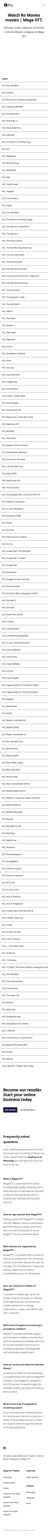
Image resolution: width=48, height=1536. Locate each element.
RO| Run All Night (10, 403)
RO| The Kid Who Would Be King (16, 247)
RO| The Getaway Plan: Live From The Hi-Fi (21, 494)
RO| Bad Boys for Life (11, 826)
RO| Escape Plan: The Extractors (16, 551)
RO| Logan (7, 205)
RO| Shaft (6, 360)
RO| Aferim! (7, 1059)
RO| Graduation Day (11, 1016)
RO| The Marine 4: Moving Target (17, 219)
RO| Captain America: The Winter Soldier (20, 685)
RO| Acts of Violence (11, 896)
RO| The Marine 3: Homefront (15, 226)
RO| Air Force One (10, 889)
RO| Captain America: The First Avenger (20, 692)
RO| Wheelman (9, 156)
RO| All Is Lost (8, 882)
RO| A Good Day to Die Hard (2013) (17, 910)
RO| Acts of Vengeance (12, 903)
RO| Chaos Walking (11, 664)
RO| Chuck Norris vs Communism (17, 1037)
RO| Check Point (9, 657)
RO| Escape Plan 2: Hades (13, 558)
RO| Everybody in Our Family (15, 1023)
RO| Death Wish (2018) (12, 614)
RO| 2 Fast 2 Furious (11, 939)
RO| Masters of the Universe (15, 445)
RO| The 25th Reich (11, 304)
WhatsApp (30, 1492)
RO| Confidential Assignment (15, 635)
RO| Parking (7, 1002)
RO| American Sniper (11, 868)
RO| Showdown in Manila (13, 353)
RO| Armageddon (10, 861)
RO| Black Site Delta (11, 769)
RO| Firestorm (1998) (11, 515)
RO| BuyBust (8, 699)
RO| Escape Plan (9, 565)
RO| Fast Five (8, 530)
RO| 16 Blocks (8, 953)
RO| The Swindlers (10, 212)
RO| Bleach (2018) (10, 755)
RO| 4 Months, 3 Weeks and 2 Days (18, 1066)
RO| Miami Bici (9, 1009)
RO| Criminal (8, 621)
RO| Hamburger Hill (11, 480)
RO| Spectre (7, 325)
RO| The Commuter (11, 290)
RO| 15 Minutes (9, 960)
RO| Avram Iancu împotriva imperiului (19, 99)
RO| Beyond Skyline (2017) (14, 791)
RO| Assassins (8, 847)
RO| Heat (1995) (9, 473)
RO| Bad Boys (8, 833)
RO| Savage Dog (9, 381)
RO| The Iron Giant (10, 487)
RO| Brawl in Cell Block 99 (13, 720)
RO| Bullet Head (9, 706)
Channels (7, 1477)
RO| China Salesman (11, 649)
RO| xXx (5, 149)
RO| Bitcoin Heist (10, 776)
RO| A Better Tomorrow (12, 918)
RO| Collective (8, 1030)
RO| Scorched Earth (11, 374)
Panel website (32, 1477)
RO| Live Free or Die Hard (13, 459)
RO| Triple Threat (10, 184)
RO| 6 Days (7, 925)
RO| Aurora (7, 1052)
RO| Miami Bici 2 (9, 121)
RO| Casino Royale (10, 678)
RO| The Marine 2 (10, 233)
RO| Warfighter (9, 170)
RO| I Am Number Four (12, 466)
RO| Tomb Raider (10, 198)
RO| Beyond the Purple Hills (14, 1044)
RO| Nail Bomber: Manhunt (14, 452)
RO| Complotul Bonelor (12, 106)
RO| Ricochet (8, 431)
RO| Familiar (8, 92)
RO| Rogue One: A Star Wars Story (17, 417)
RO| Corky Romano (10, 628)
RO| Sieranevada (9, 988)
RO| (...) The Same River (12, 946)
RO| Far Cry (7, 544)
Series (6, 1488)
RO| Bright (7, 713)
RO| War (6, 177)
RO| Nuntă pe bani (10, 113)
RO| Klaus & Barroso (11, 128)
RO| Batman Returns (11, 805)
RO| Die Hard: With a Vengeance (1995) (19, 593)
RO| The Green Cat (10, 995)
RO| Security (8, 367)
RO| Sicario (7, 346)
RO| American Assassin (12, 875)
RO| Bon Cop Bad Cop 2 (12, 741)
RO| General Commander (13, 501)
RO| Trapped (8, 191)
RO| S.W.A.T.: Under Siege (13, 396)
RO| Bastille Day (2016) (12, 812)
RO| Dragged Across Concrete (15, 579)
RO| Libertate (8, 135)
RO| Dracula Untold (11, 586)
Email (28, 1503)
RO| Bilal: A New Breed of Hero (16, 784)
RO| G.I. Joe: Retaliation (12, 508)
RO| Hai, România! (10, 85)
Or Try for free (28, 1110)
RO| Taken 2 (7, 311)
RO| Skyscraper (9, 332)
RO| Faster (7, 523)
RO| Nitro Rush (9, 438)
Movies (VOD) (9, 1482)
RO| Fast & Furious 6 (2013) (14, 537)
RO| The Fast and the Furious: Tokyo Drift (20, 276)
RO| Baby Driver (9, 840)
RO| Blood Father (10, 748)
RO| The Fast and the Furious (15, 283)
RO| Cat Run (7, 671)
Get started (10, 1110)
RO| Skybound (8, 339)
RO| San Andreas (10, 389)
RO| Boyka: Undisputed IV (13, 734)
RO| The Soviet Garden (12, 981)
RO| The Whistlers (10, 974)
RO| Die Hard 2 (9, 600)
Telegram (30, 1497)
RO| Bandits (7, 819)
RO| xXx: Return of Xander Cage (16, 142)
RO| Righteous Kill (10, 424)
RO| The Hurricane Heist (13, 255)
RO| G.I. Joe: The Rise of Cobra (15, 642)
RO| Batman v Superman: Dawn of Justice (20, 798)
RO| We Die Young (10, 163)
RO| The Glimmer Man (12, 262)
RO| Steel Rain (8, 318)
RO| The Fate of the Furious (14, 269)
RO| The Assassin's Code (13, 297)
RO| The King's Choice (12, 240)
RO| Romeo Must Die (11, 410)
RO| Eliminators (9, 572)
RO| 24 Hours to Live (11, 932)
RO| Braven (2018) (10, 727)
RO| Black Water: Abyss (12, 762)
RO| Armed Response (12, 854)
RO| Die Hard (8, 607)
